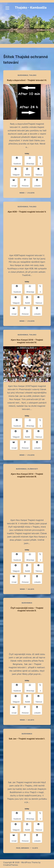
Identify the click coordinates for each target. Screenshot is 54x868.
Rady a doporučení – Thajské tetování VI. (27, 80)
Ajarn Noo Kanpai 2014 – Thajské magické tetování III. (27, 475)
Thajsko (32, 75)
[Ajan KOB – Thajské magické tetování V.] (27, 233)
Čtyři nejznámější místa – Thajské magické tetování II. (27, 609)
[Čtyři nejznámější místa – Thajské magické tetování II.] (27, 632)
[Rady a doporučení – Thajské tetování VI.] (27, 102)
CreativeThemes (10, 865)
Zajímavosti (32, 469)
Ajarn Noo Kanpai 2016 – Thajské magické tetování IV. (27, 341)
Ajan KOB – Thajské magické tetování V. (27, 211)
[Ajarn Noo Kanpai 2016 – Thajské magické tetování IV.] (27, 364)
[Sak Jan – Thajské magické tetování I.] (27, 760)
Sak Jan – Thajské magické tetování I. (27, 738)
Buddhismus (23, 75)
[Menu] (7, 8)
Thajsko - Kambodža (31, 7)
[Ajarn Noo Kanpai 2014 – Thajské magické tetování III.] (27, 498)
